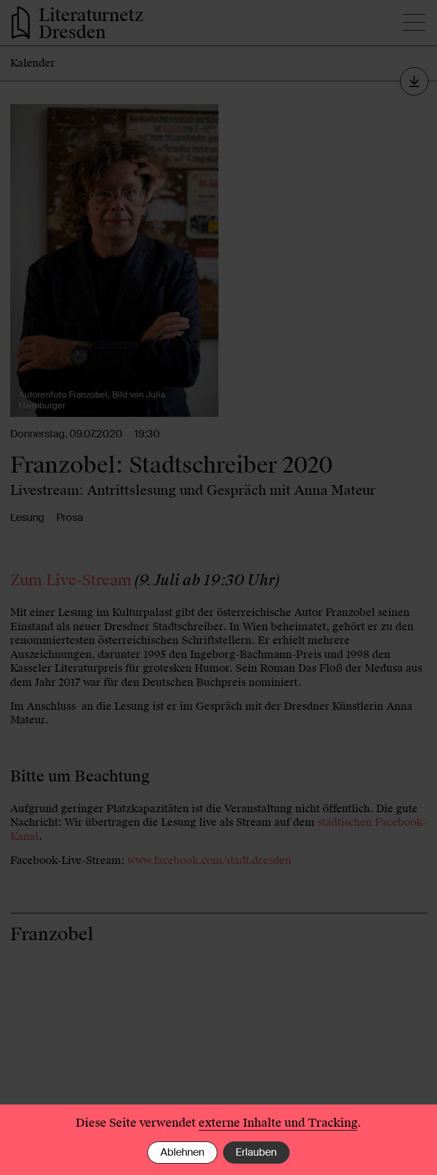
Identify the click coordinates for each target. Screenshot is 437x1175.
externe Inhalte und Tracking (278, 1122)
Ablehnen (182, 1152)
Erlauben (256, 1152)
